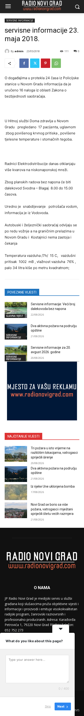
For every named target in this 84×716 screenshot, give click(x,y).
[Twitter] (34, 63)
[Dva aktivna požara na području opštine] (16, 332)
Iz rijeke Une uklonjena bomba (53, 486)
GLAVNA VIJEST (14, 315)
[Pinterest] (45, 63)
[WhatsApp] (56, 63)
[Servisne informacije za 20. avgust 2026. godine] (16, 353)
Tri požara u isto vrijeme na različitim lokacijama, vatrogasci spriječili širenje (54, 452)
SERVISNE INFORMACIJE (19, 20)
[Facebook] (24, 63)
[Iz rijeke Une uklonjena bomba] (16, 492)
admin (19, 51)
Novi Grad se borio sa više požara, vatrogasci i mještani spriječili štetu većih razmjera (52, 509)
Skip (48, 706)
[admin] (8, 51)
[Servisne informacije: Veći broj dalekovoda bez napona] (16, 310)
